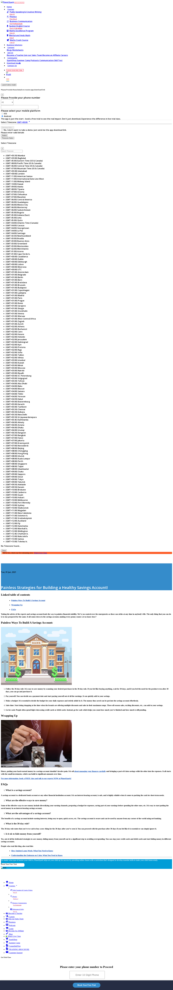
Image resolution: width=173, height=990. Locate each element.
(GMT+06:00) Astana (15, 425)
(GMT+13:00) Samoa (15, 539)
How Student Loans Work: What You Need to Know (32, 851)
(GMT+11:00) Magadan (16, 510)
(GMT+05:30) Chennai (15, 409)
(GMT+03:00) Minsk (14, 365)
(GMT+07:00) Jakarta (15, 440)
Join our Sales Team (33, 55)
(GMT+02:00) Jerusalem (16, 339)
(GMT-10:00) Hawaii (14, 184)
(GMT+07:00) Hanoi (14, 438)
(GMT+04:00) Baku (14, 386)
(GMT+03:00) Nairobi (15, 370)
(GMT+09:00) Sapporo (15, 474)
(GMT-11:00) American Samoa (19, 176)
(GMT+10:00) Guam (14, 495)
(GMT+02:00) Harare (15, 334)
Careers (64, 55)
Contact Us (12, 66)
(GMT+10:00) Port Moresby (18, 502)
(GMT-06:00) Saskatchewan (18, 210)
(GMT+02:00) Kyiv (14, 344)
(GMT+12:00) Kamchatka (17, 526)
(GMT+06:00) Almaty (15, 422)
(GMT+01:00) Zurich (15, 324)
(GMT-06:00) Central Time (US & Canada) (24, 166)
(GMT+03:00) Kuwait (15, 362)
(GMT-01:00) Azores (15, 251)
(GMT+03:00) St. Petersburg (18, 375)
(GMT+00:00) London (15, 173)
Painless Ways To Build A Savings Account (28, 600)
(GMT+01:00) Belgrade (16, 274)
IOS (5, 113)
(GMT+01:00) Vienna (15, 313)
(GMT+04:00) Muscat (15, 388)
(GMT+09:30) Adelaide (16, 484)
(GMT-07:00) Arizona (15, 192)
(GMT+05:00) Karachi (15, 404)
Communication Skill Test (50, 60)
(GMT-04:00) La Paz (14, 230)
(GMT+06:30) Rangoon (16, 432)
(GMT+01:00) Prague (15, 300)
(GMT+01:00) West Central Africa (21, 318)
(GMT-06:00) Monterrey (16, 207)
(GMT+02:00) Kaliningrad (17, 342)
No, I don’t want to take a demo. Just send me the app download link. (35, 130)
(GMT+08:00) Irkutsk (15, 456)
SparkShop (12, 60)
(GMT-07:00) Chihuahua (16, 194)
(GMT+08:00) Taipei (14, 466)
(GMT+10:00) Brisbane (16, 489)
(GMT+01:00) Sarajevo (16, 305)
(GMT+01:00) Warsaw (15, 316)
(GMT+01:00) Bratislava (16, 282)
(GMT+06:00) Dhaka (14, 427)
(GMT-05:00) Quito (14, 220)
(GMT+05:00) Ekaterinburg (18, 401)
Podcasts (35, 60)
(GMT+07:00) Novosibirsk (17, 445)
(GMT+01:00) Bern (14, 280)
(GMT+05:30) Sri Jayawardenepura (21, 417)
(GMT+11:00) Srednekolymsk (19, 518)
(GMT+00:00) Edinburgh (16, 261)
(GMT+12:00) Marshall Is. (17, 528)
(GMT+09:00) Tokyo (15, 479)
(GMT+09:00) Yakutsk (15, 482)
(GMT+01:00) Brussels (15, 285)
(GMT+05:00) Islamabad (16, 171)
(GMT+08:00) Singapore (16, 464)
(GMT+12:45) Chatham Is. (17, 533)
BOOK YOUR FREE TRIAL (19, 2)
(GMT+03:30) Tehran (15, 381)
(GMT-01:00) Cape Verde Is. (18, 254)
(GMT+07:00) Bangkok (16, 435)
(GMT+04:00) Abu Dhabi (16, 383)
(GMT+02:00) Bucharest (16, 329)
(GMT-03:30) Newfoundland (18, 236)
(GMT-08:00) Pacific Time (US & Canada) (23, 163)
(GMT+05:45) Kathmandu (17, 419)
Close (4, 551)
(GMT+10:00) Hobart (15, 497)
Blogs (9, 50)
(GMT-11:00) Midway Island (18, 181)
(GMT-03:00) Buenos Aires (17, 241)
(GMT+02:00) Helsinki (15, 337)
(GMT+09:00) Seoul (14, 476)
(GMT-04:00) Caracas (15, 225)
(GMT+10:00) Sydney (15, 505)
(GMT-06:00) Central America (19, 199)
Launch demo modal (9, 85)
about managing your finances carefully (90, 771)
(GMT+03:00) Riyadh (15, 373)
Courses (10, 9)
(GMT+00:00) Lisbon (15, 264)
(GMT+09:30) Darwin (15, 487)
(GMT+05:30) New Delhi (16, 414)
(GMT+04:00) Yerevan (15, 396)
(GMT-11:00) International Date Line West (25, 179)
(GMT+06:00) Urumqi (15, 430)
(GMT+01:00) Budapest (16, 287)
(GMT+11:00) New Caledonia (18, 513)
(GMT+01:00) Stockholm (16, 311)
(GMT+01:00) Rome (14, 303)
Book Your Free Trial (9, 864)
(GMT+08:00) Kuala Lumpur (18, 458)
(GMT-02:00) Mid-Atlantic (17, 249)
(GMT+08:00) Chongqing (17, 451)
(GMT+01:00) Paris (14, 298)
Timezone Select (7, 138)
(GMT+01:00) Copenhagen (17, 290)
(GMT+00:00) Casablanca (17, 256)
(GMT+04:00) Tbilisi (14, 394)
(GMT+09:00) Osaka (14, 471)
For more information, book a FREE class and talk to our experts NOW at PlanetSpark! (36, 778)
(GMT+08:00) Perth (14, 461)
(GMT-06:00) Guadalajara (17, 202)
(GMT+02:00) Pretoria (15, 347)
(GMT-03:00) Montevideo (17, 246)
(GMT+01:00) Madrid (15, 295)
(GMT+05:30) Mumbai (15, 155)
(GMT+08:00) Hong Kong (17, 453)
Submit (4, 135)
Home (9, 7)
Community (12, 58)
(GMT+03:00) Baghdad (16, 158)
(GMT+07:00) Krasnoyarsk (17, 443)
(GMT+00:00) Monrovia (16, 267)
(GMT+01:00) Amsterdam (17, 272)
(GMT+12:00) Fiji (13, 523)
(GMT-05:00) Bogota (15, 212)
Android (7, 116)
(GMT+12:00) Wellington (17, 531)
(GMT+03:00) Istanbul (15, 360)
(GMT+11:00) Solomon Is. (17, 515)
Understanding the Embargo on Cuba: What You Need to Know (37, 855)
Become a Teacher (15, 55)
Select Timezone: (9, 122)
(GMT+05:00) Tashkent (16, 407)
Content (10, 47)
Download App (13, 63)
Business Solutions (14, 45)
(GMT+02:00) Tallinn (15, 355)
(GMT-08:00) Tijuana (15, 189)
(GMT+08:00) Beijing (15, 448)
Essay (3, 567)
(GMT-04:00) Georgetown (17, 228)
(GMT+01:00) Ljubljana (16, 293)
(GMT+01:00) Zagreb (15, 321)
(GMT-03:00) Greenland (16, 243)
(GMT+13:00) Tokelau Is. (17, 541)
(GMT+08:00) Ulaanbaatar (17, 469)
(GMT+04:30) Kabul (14, 399)
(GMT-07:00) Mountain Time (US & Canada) (25, 168)
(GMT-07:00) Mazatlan (16, 197)
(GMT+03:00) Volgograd (16, 378)
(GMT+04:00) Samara (15, 391)
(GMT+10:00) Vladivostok (17, 508)
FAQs (13, 610)
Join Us (10, 53)
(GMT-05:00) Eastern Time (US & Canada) (24, 160)
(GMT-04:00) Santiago (15, 233)
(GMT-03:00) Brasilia (15, 238)
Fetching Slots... (7, 127)
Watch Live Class (40, 553)
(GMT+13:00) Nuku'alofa (17, 536)
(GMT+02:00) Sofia (14, 352)
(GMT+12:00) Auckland (16, 520)
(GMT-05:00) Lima (13, 217)
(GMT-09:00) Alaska (14, 186)
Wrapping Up (16, 605)
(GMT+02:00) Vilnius (15, 357)
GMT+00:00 (24, 122)
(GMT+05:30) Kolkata (15, 412)
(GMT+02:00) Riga (14, 350)
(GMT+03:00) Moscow (15, 368)
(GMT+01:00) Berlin (14, 277)
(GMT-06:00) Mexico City (17, 204)
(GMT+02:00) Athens (15, 326)
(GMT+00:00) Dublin (15, 259)
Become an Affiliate (51, 55)
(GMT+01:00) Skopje (15, 308)
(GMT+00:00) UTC (14, 269)
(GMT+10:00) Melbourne (17, 500)
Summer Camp (24, 60)
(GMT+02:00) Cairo (14, 331)
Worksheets (17, 50)
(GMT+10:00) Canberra (16, 492)
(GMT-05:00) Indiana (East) (18, 215)
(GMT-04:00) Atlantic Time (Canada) (22, 223)
